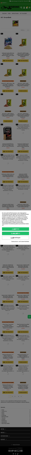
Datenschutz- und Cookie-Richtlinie (20, 241)
